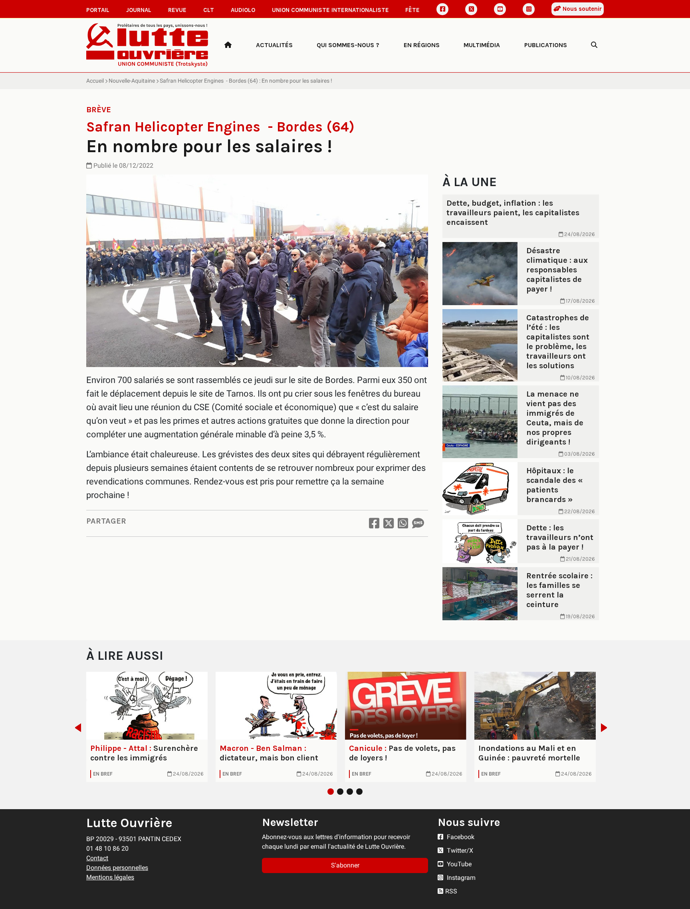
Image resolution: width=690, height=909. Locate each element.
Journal (138, 10)
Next (606, 727)
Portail (97, 10)
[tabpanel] (147, 727)
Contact (97, 858)
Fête (412, 10)
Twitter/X (459, 850)
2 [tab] (340, 791)
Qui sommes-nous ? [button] (348, 45)
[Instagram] (529, 9)
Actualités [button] (274, 45)
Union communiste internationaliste (330, 10)
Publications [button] (545, 45)
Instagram (460, 877)
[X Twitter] (471, 9)
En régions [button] (422, 45)
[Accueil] (228, 45)
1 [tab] (330, 791)
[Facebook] (442, 9)
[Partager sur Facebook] (374, 523)
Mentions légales (110, 877)
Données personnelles (117, 867)
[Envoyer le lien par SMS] (418, 523)
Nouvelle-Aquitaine (132, 80)
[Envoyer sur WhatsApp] (403, 523)
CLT (208, 10)
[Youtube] (500, 9)
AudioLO (243, 10)
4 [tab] (359, 791)
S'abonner (345, 865)
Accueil (95, 80)
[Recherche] (594, 45)
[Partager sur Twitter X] (388, 523)
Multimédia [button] (482, 45)
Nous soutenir (581, 8)
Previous (75, 727)
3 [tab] (350, 791)
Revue (177, 10)
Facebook (459, 837)
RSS (451, 891)
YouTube (458, 864)
